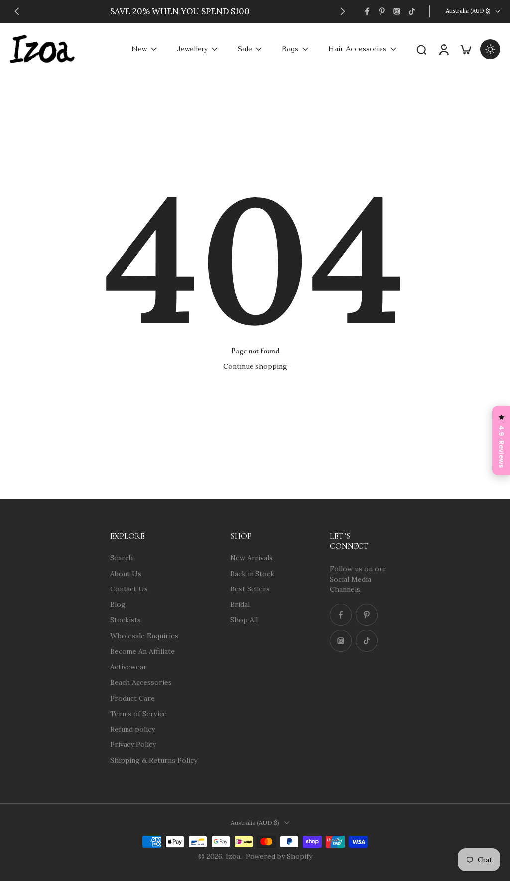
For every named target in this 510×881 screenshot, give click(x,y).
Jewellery (192, 49)
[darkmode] (490, 49)
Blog (118, 604)
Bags (290, 49)
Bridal (240, 604)
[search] (421, 49)
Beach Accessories (141, 682)
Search (121, 557)
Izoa (233, 856)
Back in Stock (252, 573)
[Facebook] (367, 11)
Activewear (128, 666)
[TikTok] (411, 11)
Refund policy (132, 729)
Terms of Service (138, 713)
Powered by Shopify (279, 856)
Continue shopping (255, 366)
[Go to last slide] (17, 11)
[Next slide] (343, 11)
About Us (125, 573)
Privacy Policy (133, 744)
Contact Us (129, 588)
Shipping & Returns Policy (153, 759)
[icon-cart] (465, 49)
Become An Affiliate (142, 650)
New (139, 49)
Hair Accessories (357, 49)
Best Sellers (250, 588)
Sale (245, 49)
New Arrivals (251, 557)
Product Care (132, 697)
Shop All (244, 619)
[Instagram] (396, 11)
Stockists (125, 619)
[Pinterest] (382, 11)
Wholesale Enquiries (144, 635)
